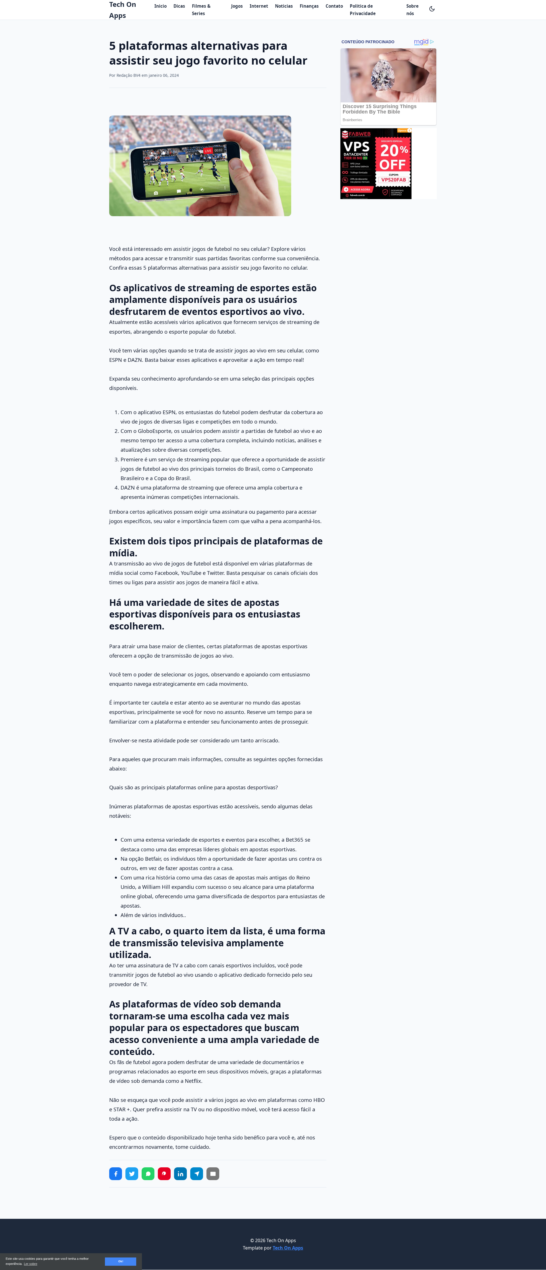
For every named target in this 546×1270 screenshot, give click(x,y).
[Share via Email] (212, 1173)
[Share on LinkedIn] (180, 1173)
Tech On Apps (288, 1248)
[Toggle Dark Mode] (432, 8)
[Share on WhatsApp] (148, 1173)
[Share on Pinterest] (164, 1173)
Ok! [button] (120, 1261)
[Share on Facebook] (115, 1173)
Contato (334, 6)
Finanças (309, 6)
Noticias (284, 6)
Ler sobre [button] (30, 1263)
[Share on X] (131, 1173)
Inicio (160, 6)
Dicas (179, 6)
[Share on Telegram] (196, 1173)
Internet (259, 6)
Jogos (237, 6)
